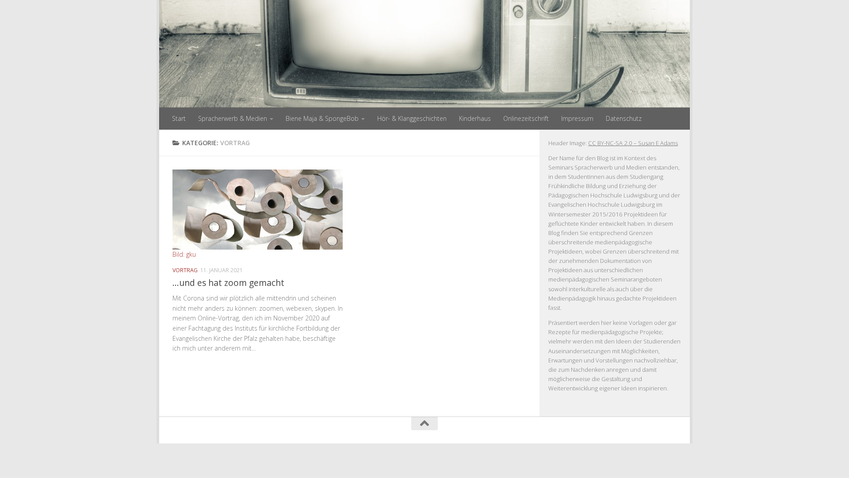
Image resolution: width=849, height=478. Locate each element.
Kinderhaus (475, 118)
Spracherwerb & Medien (232, 118)
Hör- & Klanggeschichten (412, 118)
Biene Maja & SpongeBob (322, 118)
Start (179, 118)
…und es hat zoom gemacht (228, 283)
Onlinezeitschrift (526, 118)
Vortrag (185, 270)
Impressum (577, 118)
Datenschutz (624, 118)
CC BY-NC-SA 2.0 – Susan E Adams (633, 143)
